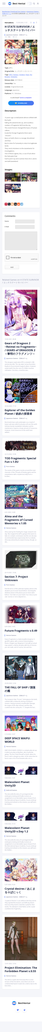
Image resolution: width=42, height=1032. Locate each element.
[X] (9, 204)
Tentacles (14, 77)
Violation (22, 75)
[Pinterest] (6, 204)
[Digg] (15, 204)
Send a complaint (25, 98)
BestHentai (24, 1003)
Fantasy (15, 75)
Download (22, 103)
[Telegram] (21, 204)
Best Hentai (19, 3)
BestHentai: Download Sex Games (14, 12)
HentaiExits (9, 23)
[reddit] (18, 204)
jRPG (10, 75)
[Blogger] (12, 204)
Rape (27, 75)
